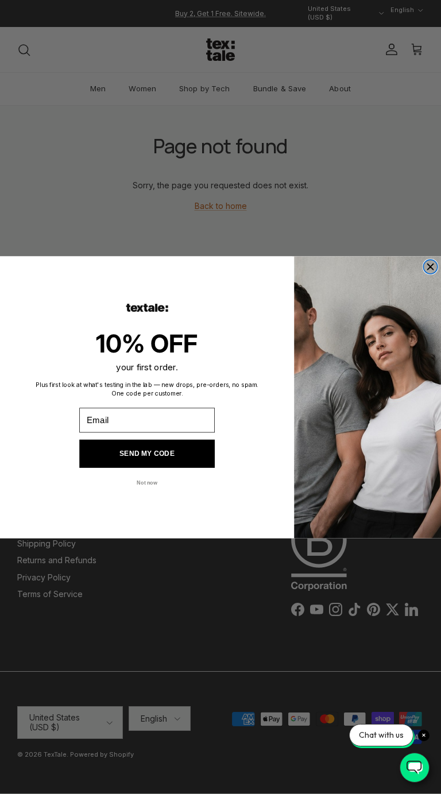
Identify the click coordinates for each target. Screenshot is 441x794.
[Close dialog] (430, 266)
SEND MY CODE (147, 453)
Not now (147, 482)
